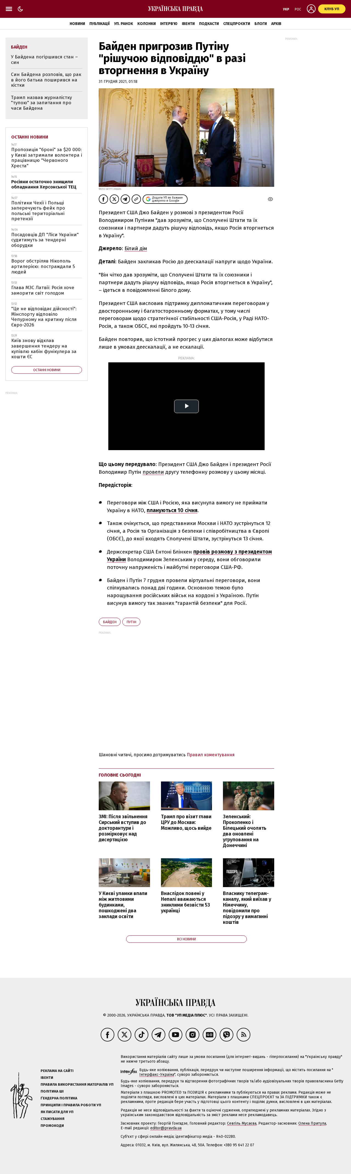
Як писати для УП (57, 1112)
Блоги (260, 23)
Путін (131, 622)
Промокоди (52, 1126)
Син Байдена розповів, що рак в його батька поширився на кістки (46, 80)
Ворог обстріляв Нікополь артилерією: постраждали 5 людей (43, 266)
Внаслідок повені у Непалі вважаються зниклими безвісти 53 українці (185, 902)
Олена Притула (312, 1123)
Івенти (188, 23)
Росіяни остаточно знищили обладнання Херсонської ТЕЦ (44, 184)
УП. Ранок (123, 23)
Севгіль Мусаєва (241, 1123)
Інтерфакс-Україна (156, 1074)
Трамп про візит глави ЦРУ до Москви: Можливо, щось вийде (186, 822)
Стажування (52, 1119)
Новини (77, 23)
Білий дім (135, 248)
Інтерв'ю (168, 23)
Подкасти (209, 23)
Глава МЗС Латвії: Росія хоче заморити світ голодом (42, 290)
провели (153, 472)
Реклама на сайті (57, 1071)
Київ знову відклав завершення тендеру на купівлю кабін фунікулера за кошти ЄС (44, 349)
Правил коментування (211, 754)
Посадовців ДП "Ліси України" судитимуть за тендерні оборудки (45, 240)
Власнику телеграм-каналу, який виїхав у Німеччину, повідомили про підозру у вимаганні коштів (247, 908)
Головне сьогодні (120, 775)
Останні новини (29, 137)
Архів (276, 23)
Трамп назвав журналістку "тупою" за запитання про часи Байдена (41, 103)
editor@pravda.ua (166, 1128)
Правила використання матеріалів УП (77, 1084)
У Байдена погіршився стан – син (44, 59)
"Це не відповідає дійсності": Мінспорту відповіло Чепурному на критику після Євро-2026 (44, 317)
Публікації (99, 23)
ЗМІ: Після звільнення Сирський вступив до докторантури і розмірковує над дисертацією (123, 828)
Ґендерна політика (59, 1098)
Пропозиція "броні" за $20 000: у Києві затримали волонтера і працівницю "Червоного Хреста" (46, 158)
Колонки (146, 23)
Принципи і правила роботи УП (71, 1105)
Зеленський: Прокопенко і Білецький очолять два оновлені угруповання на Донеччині (244, 831)
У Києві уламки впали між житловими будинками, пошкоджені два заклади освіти (123, 905)
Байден (110, 622)
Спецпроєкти (236, 23)
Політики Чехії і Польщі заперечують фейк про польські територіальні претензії (38, 211)
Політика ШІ (52, 1091)
